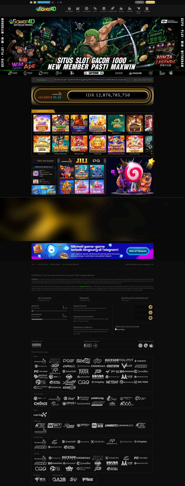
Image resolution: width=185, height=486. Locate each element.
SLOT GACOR (42, 264)
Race (95, 11)
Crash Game (112, 11)
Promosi (147, 11)
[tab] (67, 160)
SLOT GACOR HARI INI (71, 264)
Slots (78, 11)
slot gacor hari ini (84, 286)
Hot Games (69, 11)
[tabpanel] (92, 46)
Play (57, 97)
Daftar (150, 2)
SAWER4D (34, 279)
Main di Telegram (44, 2)
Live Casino (87, 11)
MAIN (43, 123)
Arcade (121, 11)
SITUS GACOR (55, 264)
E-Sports (130, 11)
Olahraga (103, 11)
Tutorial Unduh (176, 223)
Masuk (139, 2)
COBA (68, 169)
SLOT (33, 264)
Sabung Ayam (138, 12)
